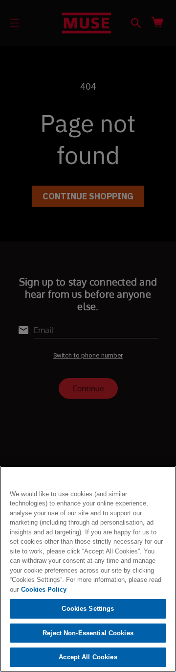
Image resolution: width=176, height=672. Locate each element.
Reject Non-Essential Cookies (88, 633)
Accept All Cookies (88, 657)
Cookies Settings (88, 608)
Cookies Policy (43, 589)
